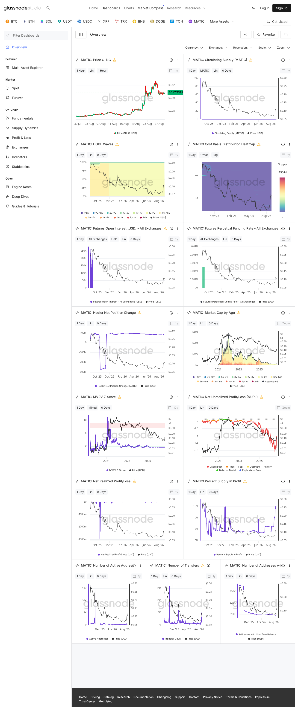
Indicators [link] (19, 157)
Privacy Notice (212, 697)
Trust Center (87, 701)
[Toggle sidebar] (80, 34)
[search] (48, 8)
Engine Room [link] (22, 187)
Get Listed (105, 701)
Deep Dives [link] (20, 196)
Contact (194, 697)
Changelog (164, 697)
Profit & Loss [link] (21, 138)
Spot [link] (15, 88)
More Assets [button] (219, 21)
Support (180, 697)
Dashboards (111, 8)
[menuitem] (36, 88)
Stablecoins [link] (21, 167)
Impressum (262, 697)
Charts (129, 8)
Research (174, 8)
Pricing (95, 697)
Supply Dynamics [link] (25, 128)
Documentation (143, 697)
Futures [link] (17, 98)
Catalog (108, 697)
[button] (11, 21)
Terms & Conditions (238, 697)
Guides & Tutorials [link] (25, 206)
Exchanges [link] (20, 147)
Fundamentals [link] (22, 118)
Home (93, 8)
